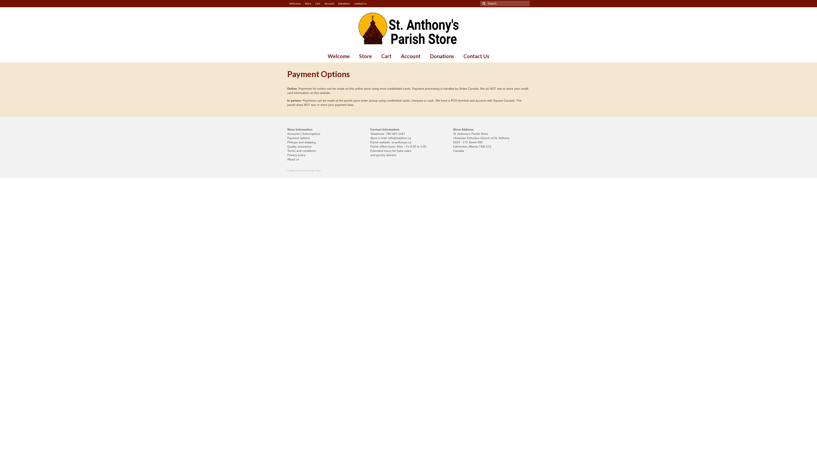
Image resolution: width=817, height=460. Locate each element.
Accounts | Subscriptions (303, 133)
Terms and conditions (301, 150)
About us (293, 159)
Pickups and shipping (301, 142)
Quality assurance (299, 146)
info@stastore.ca (399, 138)
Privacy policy (296, 155)
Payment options (298, 138)
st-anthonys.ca (401, 142)
